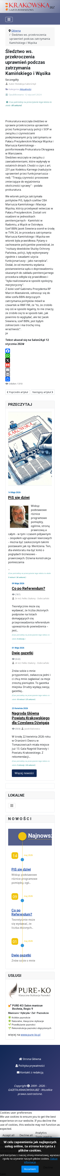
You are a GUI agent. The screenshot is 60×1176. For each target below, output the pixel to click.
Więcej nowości (24, 773)
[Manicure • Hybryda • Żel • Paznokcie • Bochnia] (30, 991)
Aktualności (25, 89)
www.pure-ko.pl (30, 1035)
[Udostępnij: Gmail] (30, 365)
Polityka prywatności (31, 1066)
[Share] (30, 379)
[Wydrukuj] (30, 374)
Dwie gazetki (22, 653)
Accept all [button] (8, 1135)
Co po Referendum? (28, 588)
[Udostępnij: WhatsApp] (30, 355)
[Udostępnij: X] (30, 360)
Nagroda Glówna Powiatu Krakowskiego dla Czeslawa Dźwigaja (31, 718)
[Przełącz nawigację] (9, 19)
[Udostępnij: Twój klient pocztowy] (30, 369)
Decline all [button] (26, 1135)
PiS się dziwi (19, 497)
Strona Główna (31, 1059)
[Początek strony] (54, 1169)
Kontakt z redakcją (31, 1072)
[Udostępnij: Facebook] (30, 351)
